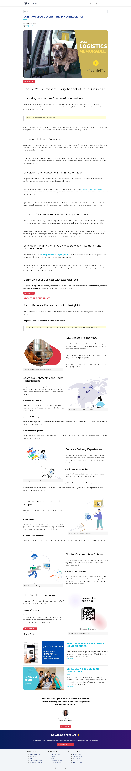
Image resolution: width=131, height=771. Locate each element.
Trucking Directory (78, 762)
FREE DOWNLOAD (63, 745)
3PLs (52, 759)
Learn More (27, 82)
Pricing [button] (89, 3)
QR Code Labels (77, 759)
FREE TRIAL (104, 3)
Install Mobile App (34, 755)
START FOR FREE (29, 629)
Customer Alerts (77, 756)
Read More (70, 658)
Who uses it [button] (81, 3)
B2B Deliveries (55, 755)
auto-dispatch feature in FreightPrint (92, 189)
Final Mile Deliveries (57, 761)
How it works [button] (71, 3)
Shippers (53, 756)
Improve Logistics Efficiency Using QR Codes (85, 644)
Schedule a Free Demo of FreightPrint (83, 670)
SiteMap (75, 761)
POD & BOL (32, 759)
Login (96, 3)
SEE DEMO (64, 726)
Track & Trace (77, 755)
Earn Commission (56, 762)
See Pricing (32, 756)
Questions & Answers (35, 761)
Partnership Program (35, 762)
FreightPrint (29, 26)
